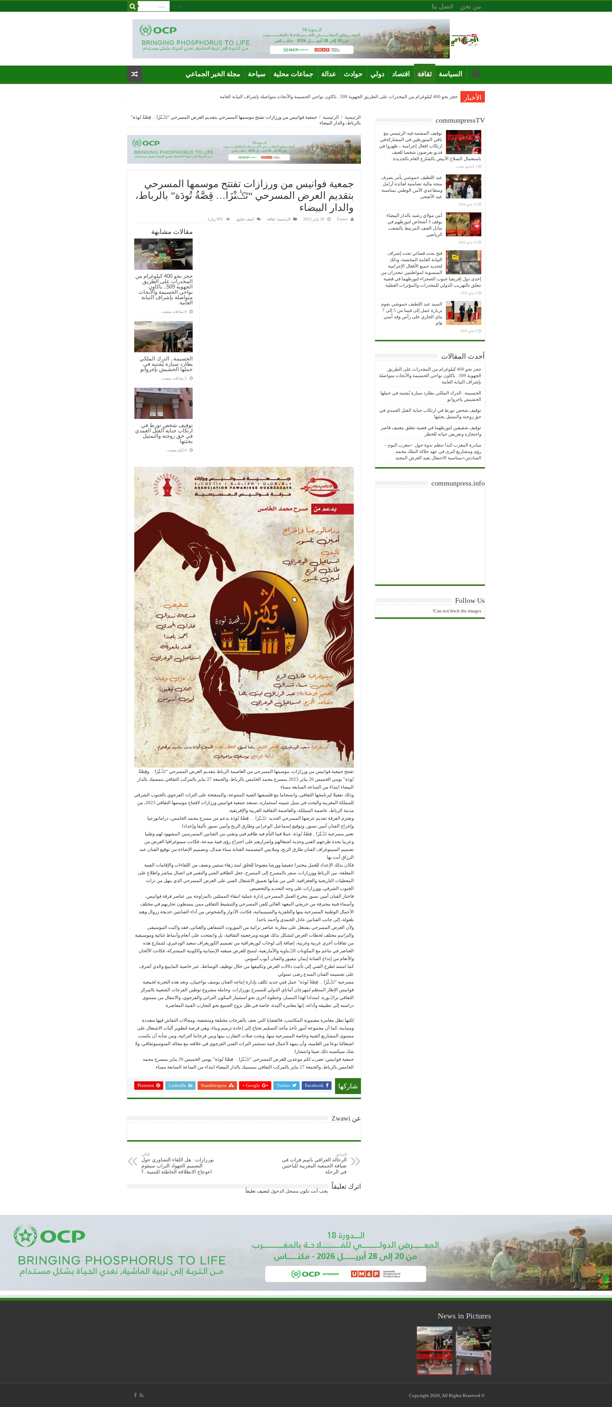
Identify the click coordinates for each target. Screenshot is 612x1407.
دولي (377, 74)
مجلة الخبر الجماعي (213, 74)
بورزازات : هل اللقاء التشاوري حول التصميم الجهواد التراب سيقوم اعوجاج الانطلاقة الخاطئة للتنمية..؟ (177, 1163)
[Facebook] (174, 6)
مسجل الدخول (285, 1191)
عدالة (328, 74)
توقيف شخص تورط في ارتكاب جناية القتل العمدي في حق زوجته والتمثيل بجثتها (164, 433)
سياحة (257, 74)
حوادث (353, 74)
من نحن (470, 6)
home (475, 73)
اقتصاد (401, 74)
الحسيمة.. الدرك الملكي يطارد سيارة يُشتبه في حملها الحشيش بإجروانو (390, 96)
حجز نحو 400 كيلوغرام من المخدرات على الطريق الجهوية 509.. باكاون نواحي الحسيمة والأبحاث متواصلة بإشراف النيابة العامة (164, 289)
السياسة (450, 74)
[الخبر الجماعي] (465, 38)
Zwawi (342, 219)
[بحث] (132, 6)
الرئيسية (353, 117)
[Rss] (180, 6)
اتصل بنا (442, 6)
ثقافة (425, 74)
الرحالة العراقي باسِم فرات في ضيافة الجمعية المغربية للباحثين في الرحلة (314, 1163)
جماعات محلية (293, 74)
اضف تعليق (245, 219)
